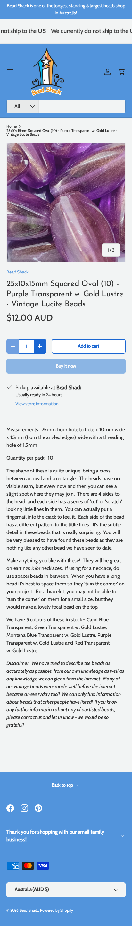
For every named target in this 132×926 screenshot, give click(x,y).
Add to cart (88, 346)
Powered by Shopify (56, 910)
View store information (36, 404)
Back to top (63, 785)
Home (11, 126)
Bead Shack (17, 272)
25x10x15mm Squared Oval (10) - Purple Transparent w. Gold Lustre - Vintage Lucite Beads (61, 132)
